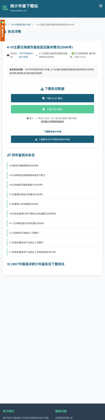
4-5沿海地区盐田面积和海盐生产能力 (27, 175)
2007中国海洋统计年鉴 (21, 24)
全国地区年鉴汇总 (64, 417)
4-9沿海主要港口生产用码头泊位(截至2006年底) (32, 213)
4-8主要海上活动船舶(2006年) (23, 203)
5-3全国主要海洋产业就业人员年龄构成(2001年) (32, 252)
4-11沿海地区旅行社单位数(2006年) (26, 223)
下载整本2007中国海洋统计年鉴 (54, 139)
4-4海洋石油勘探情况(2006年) (23, 165)
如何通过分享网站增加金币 (52, 121)
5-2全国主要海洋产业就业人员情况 (26, 242)
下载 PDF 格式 (54, 109)
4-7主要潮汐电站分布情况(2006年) (26, 194)
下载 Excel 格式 (54, 98)
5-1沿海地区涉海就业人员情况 (24, 232)
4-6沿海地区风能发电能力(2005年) (26, 184)
